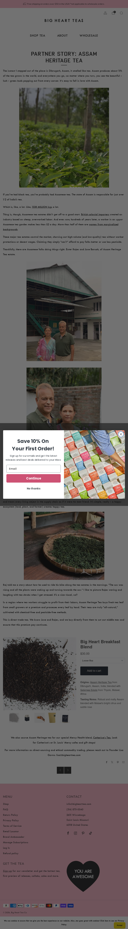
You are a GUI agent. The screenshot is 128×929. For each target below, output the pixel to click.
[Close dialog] (121, 434)
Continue (33, 478)
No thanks (33, 488)
